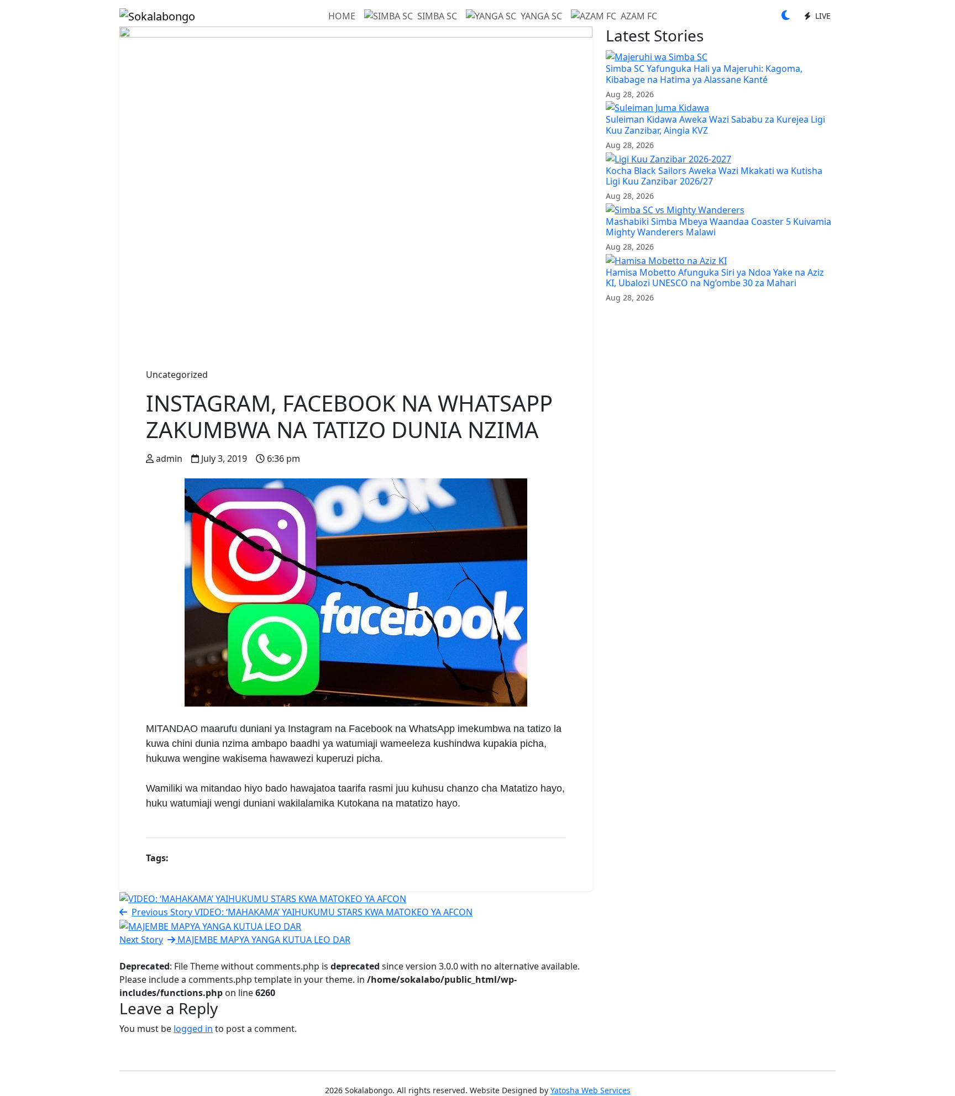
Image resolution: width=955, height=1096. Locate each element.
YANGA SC (541, 16)
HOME (341, 16)
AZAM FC (639, 16)
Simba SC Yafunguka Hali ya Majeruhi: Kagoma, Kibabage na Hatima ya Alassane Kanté (704, 73)
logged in (193, 1029)
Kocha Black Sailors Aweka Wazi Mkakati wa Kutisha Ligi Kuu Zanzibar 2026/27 (714, 176)
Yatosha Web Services (590, 1090)
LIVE (822, 15)
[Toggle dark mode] (785, 16)
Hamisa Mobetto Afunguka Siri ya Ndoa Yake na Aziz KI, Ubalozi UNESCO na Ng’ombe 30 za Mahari (715, 277)
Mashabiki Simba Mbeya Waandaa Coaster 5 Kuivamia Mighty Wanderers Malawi (718, 226)
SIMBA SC (437, 16)
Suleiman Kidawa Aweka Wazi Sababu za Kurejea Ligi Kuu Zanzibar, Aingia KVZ (715, 124)
